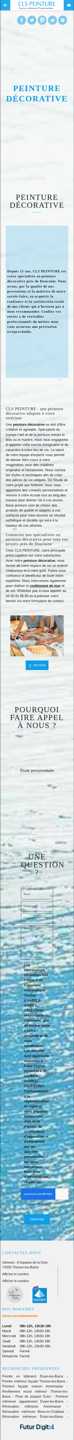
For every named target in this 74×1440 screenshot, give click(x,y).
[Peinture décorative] (37, 635)
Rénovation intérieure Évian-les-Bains (32, 1416)
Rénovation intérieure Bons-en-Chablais (33, 1411)
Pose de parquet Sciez (33, 1396)
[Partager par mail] (52, 20)
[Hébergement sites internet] (37, 1434)
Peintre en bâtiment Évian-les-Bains (32, 1376)
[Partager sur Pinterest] (42, 20)
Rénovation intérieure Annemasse (31, 1406)
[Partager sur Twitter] (31, 20)
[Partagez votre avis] (62, 20)
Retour (40, 665)
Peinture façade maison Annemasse (32, 1386)
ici (39, 1182)
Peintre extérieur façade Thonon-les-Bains (33, 1381)
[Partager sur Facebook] (21, 20)
